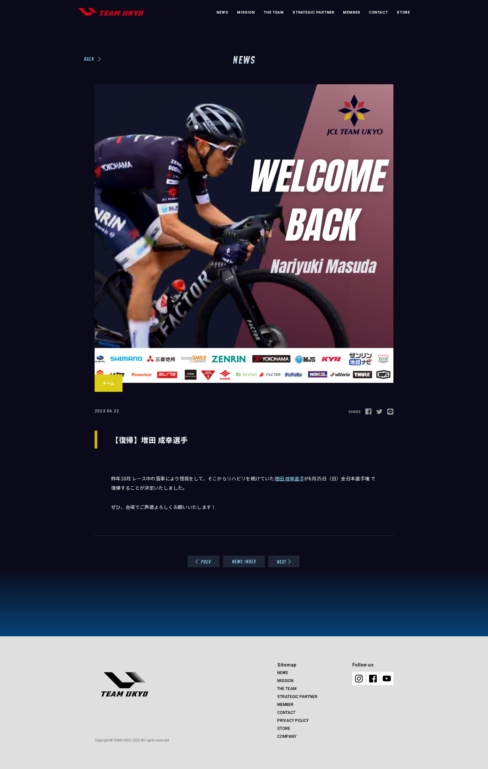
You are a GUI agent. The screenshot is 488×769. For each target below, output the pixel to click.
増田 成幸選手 (289, 478)
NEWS (222, 12)
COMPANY (286, 736)
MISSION (246, 12)
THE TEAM (274, 12)
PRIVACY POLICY (293, 720)
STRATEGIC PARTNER (313, 12)
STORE (403, 12)
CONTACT (378, 12)
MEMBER (351, 12)
